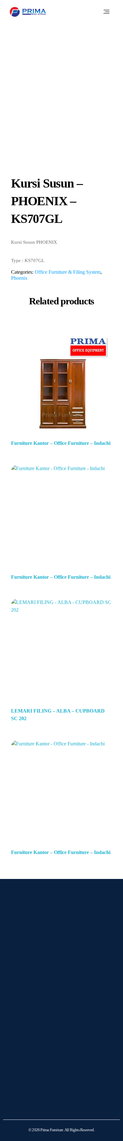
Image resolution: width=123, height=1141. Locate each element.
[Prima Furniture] (28, 12)
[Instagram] (21, 990)
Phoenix (19, 278)
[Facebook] (36, 990)
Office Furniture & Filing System (68, 272)
